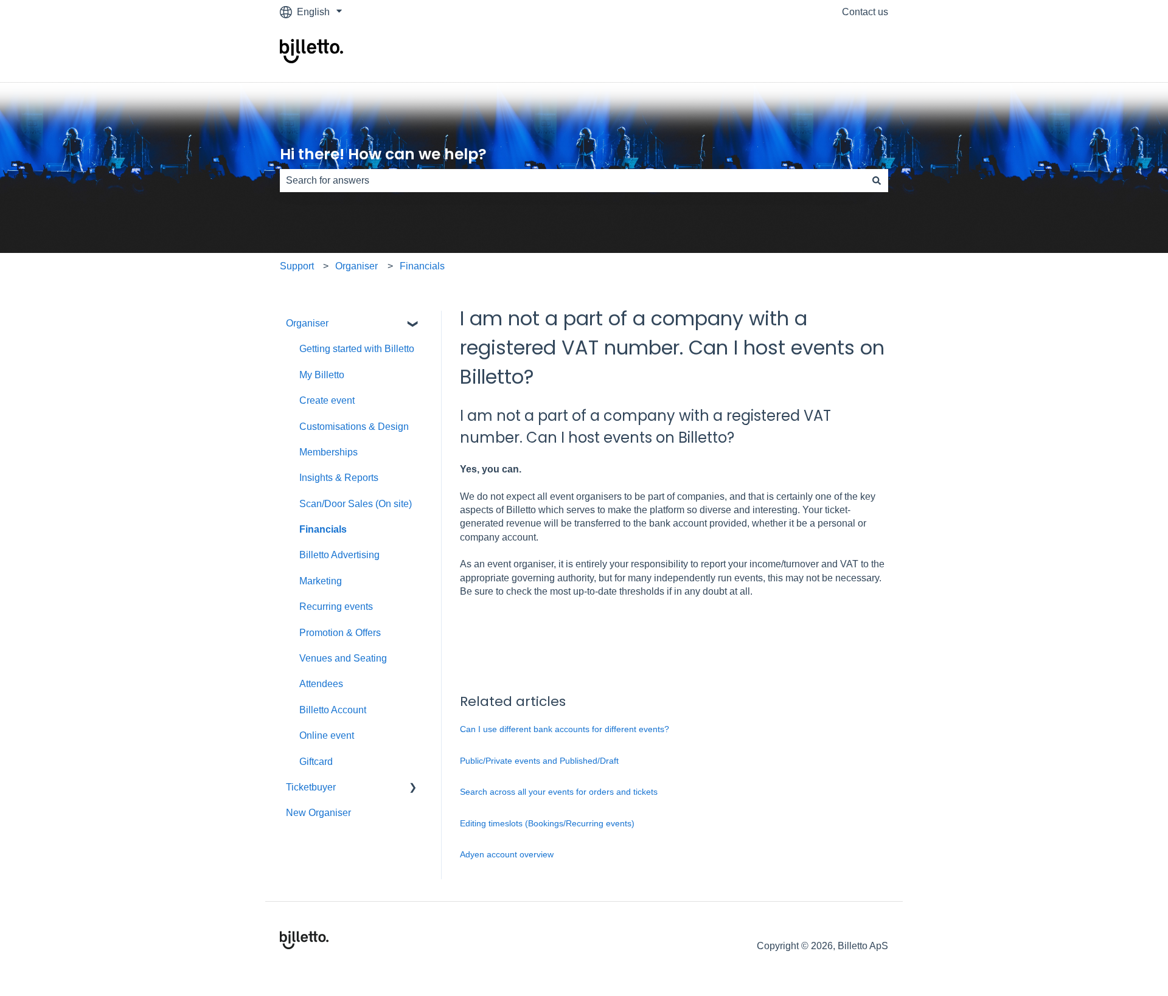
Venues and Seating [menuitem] (343, 658)
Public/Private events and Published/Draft (539, 761)
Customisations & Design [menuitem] (354, 426)
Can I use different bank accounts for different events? (564, 729)
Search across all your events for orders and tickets (559, 792)
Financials (422, 266)
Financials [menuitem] (323, 529)
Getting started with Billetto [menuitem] (356, 349)
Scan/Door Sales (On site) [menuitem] (355, 504)
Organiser (356, 266)
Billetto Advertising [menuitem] (339, 555)
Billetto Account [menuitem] (332, 710)
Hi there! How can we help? (383, 154)
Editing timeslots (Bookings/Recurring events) (547, 823)
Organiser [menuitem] (307, 323)
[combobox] (572, 180)
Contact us (865, 12)
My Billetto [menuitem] (321, 375)
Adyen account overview (508, 854)
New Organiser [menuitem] (318, 813)
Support (297, 266)
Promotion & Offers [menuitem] (340, 633)
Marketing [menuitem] (320, 581)
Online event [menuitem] (326, 735)
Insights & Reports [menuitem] (338, 477)
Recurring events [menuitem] (336, 606)
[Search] (876, 180)
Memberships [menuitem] (328, 452)
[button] (413, 324)
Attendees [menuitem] (321, 684)
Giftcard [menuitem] (316, 761)
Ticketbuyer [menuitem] (311, 787)
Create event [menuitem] (327, 400)
